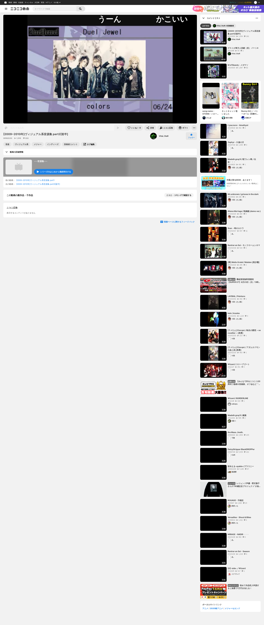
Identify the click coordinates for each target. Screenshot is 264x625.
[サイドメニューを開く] (6, 9)
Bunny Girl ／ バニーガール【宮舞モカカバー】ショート (249, 112)
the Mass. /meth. (235, 432)
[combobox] (54, 9)
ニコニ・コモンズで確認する (178, 195)
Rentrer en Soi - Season (239, 551)
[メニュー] (194, 128)
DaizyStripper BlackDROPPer (241, 449)
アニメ (205, 608)
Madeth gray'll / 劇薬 (237, 415)
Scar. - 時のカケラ (236, 228)
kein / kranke (234, 313)
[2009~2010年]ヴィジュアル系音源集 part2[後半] (38, 184)
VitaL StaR (163, 136)
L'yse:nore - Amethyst (238, 125)
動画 (10, 2)
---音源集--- (40, 161)
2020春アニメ (216, 608)
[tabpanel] (230, 314)
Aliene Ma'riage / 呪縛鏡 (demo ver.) (244, 211)
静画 (15, 2)
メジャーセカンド (232, 608)
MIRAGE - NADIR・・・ (238, 534)
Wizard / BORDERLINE (238, 398)
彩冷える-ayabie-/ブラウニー (241, 466)
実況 (42, 2)
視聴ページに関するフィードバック (179, 275)
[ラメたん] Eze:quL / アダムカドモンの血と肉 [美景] (244, 348)
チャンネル (29, 2)
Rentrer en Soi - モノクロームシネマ (244, 245)
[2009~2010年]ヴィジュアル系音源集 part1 (35, 180)
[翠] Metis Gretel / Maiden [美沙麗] (243, 262)
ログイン (233, 2)
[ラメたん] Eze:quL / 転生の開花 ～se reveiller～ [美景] (244, 331)
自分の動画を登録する (22, 223)
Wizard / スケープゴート (239, 364)
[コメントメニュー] (257, 18)
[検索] (80, 9)
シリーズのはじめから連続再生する (55, 171)
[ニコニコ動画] (19, 8)
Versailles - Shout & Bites (239, 517)
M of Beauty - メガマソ (238, 65)
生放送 (20, 2)
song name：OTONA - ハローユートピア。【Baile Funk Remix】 (210, 112)
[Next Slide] (191, 249)
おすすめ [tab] (205, 26)
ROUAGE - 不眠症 (236, 500)
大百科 (37, 2)
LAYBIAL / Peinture (236, 296)
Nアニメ (49, 2)
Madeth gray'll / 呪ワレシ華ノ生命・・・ (242, 160)
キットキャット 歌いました (230, 112)
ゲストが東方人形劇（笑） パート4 (243, 48)
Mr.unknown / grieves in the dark (243, 194)
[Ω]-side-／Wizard (237, 568)
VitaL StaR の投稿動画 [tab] (225, 26)
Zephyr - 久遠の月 (236, 142)
